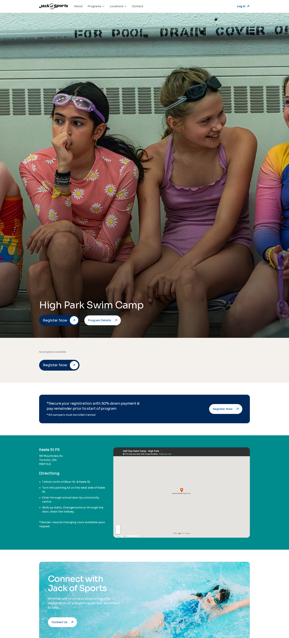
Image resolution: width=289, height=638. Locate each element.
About (78, 6)
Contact (137, 6)
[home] (53, 6)
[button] (96, 6)
